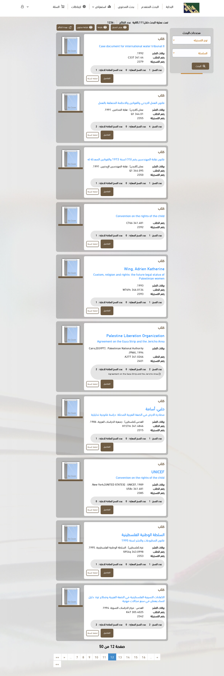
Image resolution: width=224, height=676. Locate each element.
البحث (199, 66)
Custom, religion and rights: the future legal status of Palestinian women (128, 276)
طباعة (100, 27)
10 (96, 656)
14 (128, 656)
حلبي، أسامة (155, 408)
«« (57, 656)
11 (104, 656)
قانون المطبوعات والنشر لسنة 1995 (142, 540)
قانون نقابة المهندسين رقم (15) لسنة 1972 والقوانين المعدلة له (126, 159)
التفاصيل (107, 78)
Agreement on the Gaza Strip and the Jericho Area (130, 341)
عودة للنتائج (63, 27)
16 (143, 656)
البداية (169, 6)
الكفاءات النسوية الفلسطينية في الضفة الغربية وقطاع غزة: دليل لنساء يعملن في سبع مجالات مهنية (126, 598)
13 (120, 656)
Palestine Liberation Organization (135, 335)
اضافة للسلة (93, 78)
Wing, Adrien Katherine (144, 268)
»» (57, 663)
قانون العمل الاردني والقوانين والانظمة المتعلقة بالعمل (131, 102)
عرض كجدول (117, 27)
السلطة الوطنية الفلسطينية (143, 534)
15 (136, 656)
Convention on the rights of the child (140, 215)
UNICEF (157, 471)
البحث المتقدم (150, 6)
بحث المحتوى (126, 6)
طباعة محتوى (82, 27)
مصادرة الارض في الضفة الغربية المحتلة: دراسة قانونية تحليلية (127, 414)
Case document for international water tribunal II (131, 45)
